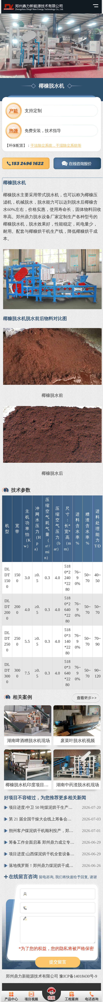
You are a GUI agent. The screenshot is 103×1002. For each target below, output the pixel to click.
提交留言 (57, 962)
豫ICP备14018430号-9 (78, 976)
